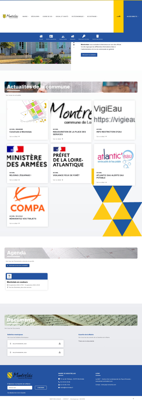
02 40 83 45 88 (65, 382)
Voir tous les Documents (12, 328)
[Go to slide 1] (73, 42)
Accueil (12, 129)
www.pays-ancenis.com (108, 384)
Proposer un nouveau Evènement (18, 265)
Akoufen (82, 399)
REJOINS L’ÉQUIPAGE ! (20, 175)
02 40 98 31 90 (65, 384)
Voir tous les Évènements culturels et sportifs (20, 261)
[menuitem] (25, 16)
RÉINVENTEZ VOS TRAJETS (22, 219)
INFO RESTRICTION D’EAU (109, 132)
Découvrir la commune (89, 53)
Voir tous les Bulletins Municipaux (17, 337)
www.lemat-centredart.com (104, 381)
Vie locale (19, 216)
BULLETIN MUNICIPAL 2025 (20, 343)
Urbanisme (19, 129)
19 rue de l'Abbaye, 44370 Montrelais (72, 379)
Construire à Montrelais (20, 132)
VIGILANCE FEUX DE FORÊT (66, 175)
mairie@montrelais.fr (66, 387)
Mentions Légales (55, 399)
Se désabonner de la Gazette (16, 392)
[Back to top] (133, 399)
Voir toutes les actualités (13, 95)
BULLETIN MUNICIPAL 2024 (20, 352)
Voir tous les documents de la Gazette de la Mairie (94, 337)
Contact (66, 399)
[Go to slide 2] (73, 44)
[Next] (74, 47)
